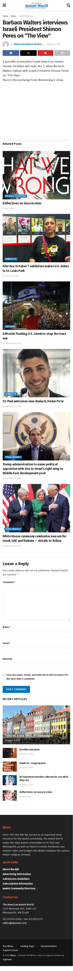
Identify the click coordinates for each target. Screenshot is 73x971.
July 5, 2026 (9, 208)
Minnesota (10, 259)
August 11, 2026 (27, 754)
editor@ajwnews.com (15, 923)
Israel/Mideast (26, 16)
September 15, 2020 (12, 546)
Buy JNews (8, 946)
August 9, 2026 (27, 768)
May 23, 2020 (53, 44)
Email (7, 643)
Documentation (49, 946)
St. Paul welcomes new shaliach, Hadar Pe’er (33, 401)
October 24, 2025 (11, 276)
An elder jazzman (29, 749)
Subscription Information (18, 883)
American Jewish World (28, 44)
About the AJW (11, 869)
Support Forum (10, 950)
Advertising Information (17, 874)
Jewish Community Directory (19, 888)
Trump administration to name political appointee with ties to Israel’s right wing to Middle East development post (33, 468)
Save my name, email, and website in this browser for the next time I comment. (37, 676)
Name (7, 627)
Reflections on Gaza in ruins (22, 203)
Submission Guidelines (16, 878)
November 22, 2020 (12, 478)
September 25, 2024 (12, 343)
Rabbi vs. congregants (32, 763)
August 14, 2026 (13, 740)
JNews (13, 955)
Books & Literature (15, 196)
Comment (9, 582)
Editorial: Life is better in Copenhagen (29, 735)
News (13, 16)
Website (7, 659)
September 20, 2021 (12, 406)
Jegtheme (7, 959)
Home (5, 16)
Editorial (10, 327)
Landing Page (27, 946)
